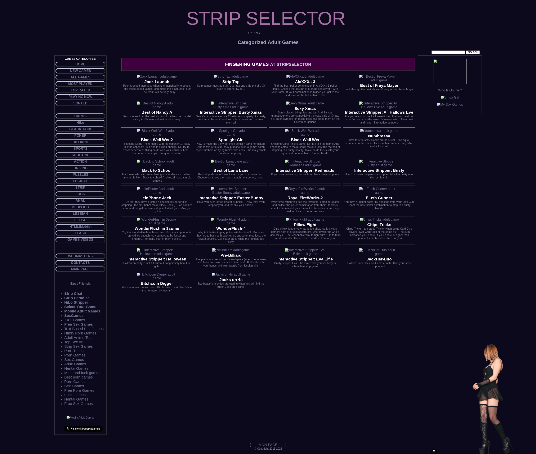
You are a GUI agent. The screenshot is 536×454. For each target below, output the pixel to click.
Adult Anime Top (77, 338)
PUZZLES (80, 174)
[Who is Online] (450, 83)
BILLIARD (80, 142)
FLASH (80, 233)
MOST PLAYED (80, 84)
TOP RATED (80, 90)
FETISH (80, 220)
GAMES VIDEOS (80, 239)
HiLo (80, 122)
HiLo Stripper (76, 302)
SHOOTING (80, 155)
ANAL (80, 200)
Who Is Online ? (450, 90)
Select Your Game (80, 307)
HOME (80, 64)
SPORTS (80, 148)
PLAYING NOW (80, 97)
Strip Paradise (77, 298)
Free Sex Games (78, 324)
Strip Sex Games (78, 346)
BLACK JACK (80, 129)
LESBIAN (80, 213)
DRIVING (80, 168)
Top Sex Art (74, 342)
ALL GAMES (80, 77)
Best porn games (78, 377)
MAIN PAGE (80, 269)
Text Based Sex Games (84, 329)
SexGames (74, 316)
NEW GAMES (80, 71)
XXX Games (74, 320)
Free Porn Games (79, 390)
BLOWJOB (80, 207)
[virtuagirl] (450, 97)
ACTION (80, 161)
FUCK (80, 194)
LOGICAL (80, 181)
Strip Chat (73, 293)
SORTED (80, 103)
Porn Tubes (74, 351)
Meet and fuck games (82, 373)
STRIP (80, 187)
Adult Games (75, 364)
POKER (80, 135)
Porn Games (74, 355)
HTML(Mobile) (80, 226)
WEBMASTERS (80, 256)
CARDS (80, 116)
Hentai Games (76, 368)
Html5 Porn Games (80, 333)
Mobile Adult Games (82, 311)
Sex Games (74, 360)
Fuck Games (75, 395)
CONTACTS (80, 262)
